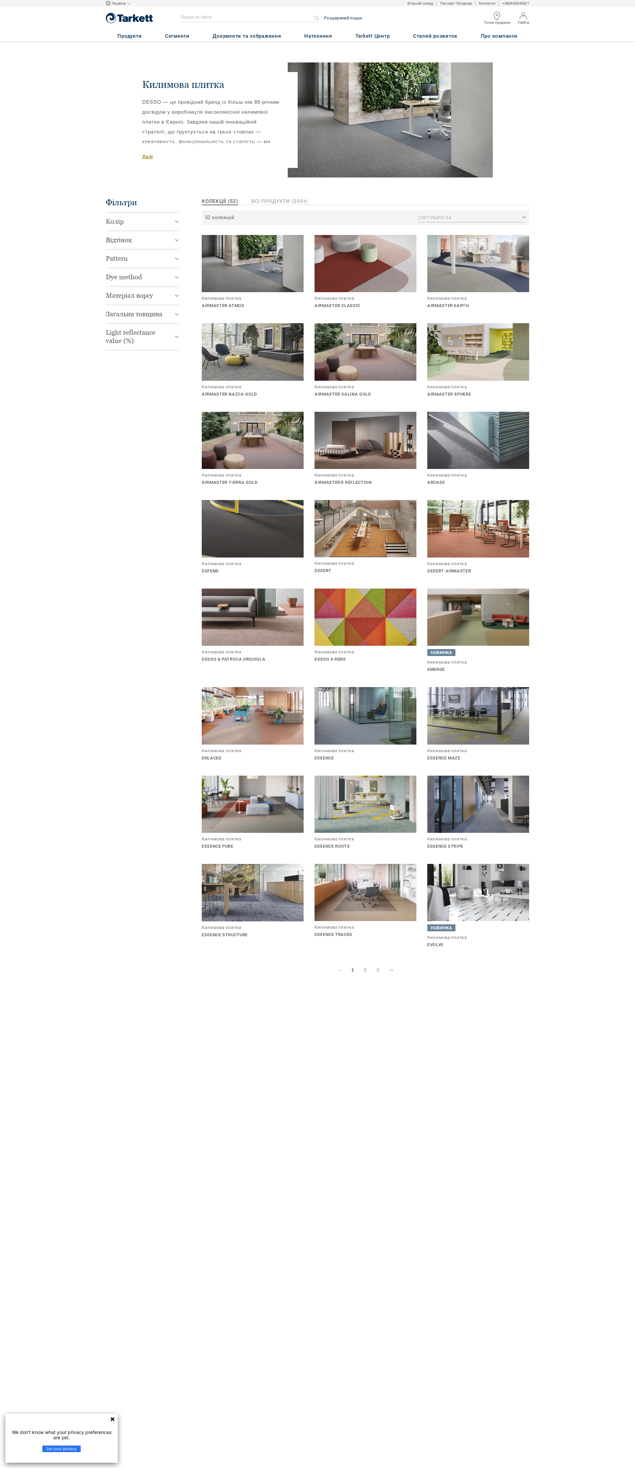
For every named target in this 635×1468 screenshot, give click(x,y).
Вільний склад (420, 3)
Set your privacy (61, 1448)
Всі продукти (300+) (279, 201)
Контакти (487, 3)
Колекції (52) (220, 201)
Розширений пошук (343, 18)
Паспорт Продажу (456, 3)
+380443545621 (515, 3)
